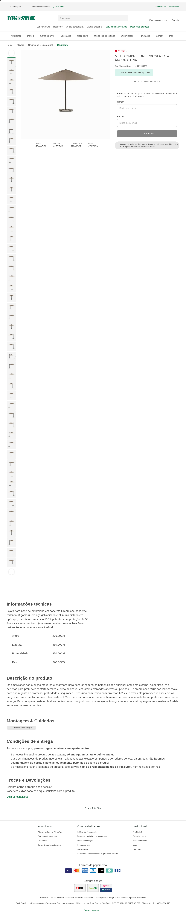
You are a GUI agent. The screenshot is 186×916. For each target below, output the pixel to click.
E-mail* (120, 116)
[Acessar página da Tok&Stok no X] (104, 814)
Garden (159, 36)
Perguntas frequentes (47, 836)
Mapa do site (82, 849)
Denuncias (42, 840)
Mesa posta (82, 36)
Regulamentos (83, 845)
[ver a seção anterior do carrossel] (11, 53)
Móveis (30, 36)
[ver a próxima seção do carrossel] (11, 572)
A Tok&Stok (137, 832)
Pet (171, 36)
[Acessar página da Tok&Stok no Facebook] (81, 814)
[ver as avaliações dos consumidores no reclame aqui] (93, 888)
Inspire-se (58, 27)
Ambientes (16, 36)
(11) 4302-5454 (57, 6)
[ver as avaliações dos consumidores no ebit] (80, 888)
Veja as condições (17, 796)
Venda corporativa (74, 27)
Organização (127, 36)
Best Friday (137, 849)
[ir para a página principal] (21, 18)
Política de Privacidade (87, 832)
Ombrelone (62, 45)
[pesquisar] (124, 18)
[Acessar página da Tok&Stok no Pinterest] (97, 814)
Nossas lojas (173, 6)
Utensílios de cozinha (104, 36)
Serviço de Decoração (116, 27)
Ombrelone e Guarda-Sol (40, 45)
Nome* (120, 102)
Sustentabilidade (140, 840)
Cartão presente (94, 27)
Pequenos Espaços (139, 27)
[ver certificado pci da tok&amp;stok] (106, 888)
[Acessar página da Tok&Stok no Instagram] (89, 814)
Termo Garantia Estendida (49, 845)
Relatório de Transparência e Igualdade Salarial (97, 854)
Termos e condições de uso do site (92, 836)
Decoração (65, 36)
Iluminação (144, 36)
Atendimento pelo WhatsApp (50, 832)
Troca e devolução (85, 840)
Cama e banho (47, 36)
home (10, 45)
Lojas (135, 845)
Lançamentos (43, 27)
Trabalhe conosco (140, 836)
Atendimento (160, 6)
